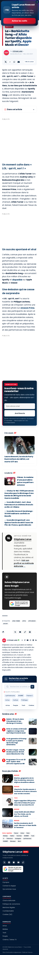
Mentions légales (9, 907)
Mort (19, 841)
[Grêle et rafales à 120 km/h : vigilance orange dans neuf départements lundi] (33, 731)
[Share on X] (5, 62)
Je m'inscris (20, 413)
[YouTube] (28, 640)
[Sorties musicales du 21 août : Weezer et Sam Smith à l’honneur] (7, 824)
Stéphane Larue (17, 51)
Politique (24, 700)
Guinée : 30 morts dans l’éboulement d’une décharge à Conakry (15, 721)
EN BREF (20, 696)
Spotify (5, 623)
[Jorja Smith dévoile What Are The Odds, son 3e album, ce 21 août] (7, 812)
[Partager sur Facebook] (10, 62)
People (15, 705)
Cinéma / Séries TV (10, 940)
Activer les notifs (19, 21)
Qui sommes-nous (9, 889)
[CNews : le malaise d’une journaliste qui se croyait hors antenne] (9, 481)
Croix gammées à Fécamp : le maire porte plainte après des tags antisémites (16, 742)
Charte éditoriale (9, 901)
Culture (15, 700)
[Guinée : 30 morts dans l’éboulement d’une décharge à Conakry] (33, 721)
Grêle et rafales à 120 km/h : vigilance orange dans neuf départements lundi (16, 731)
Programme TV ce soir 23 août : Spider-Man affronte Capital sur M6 (16, 762)
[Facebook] (25, 640)
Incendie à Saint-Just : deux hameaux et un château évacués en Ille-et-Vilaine (18, 504)
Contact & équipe (9, 886)
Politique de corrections (11, 904)
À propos (6, 882)
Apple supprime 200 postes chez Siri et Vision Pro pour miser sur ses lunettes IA (25, 803)
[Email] (18, 62)
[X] (4, 862)
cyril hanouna (10, 696)
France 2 (29, 696)
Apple (24, 621)
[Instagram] (30, 640)
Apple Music (32, 621)
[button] (25, 632)
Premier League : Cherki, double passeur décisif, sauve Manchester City (15, 752)
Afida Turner (16, 621)
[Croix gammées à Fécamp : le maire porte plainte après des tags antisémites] (33, 741)
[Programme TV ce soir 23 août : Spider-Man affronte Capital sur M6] (33, 762)
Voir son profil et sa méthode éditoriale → (24, 563)
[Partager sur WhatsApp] (14, 62)
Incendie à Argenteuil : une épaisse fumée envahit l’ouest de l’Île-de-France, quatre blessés (18, 522)
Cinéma (31, 705)
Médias (5, 835)
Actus (7, 700)
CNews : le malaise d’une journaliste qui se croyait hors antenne (25, 481)
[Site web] (22, 640)
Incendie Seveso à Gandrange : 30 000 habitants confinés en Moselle (18, 513)
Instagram (18, 838)
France (16, 833)
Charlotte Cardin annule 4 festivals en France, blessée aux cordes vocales (25, 791)
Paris (28, 833)
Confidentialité (8, 911)
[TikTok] (23, 862)
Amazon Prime (27, 308)
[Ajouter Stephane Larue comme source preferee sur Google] (19, 603)
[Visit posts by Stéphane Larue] (6, 52)
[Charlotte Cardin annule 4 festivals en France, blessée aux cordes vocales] (7, 790)
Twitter (12, 835)
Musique (9, 26)
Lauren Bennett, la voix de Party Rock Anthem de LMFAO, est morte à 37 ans (18, 459)
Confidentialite (9, 422)
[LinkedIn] (36, 640)
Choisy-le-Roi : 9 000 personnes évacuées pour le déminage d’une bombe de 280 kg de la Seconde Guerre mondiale (19, 494)
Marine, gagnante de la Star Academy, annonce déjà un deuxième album (24, 780)
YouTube (19, 835)
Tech (23, 705)
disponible (17, 279)
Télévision (9, 838)
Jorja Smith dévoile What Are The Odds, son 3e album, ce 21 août (24, 814)
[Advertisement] (19, 140)
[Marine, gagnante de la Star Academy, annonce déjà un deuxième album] (7, 778)
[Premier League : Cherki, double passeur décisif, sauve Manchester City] (33, 752)
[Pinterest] (33, 640)
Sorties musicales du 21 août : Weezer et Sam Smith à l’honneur (25, 825)
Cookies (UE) (7, 914)
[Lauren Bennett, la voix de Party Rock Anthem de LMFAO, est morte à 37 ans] (19, 445)
